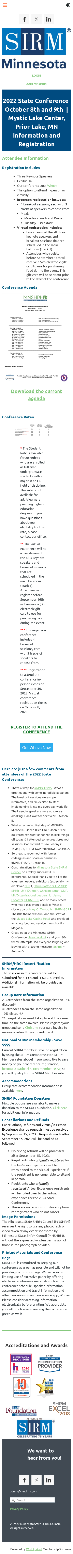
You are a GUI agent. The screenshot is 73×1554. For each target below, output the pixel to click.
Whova (52, 185)
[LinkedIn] (49, 19)
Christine (31, 1027)
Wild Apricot (34, 1549)
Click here (60, 1107)
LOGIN (36, 75)
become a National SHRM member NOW (31, 1068)
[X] (36, 19)
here (18, 1090)
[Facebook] (24, 19)
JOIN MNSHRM (36, 83)
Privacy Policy (19, 1508)
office (41, 536)
